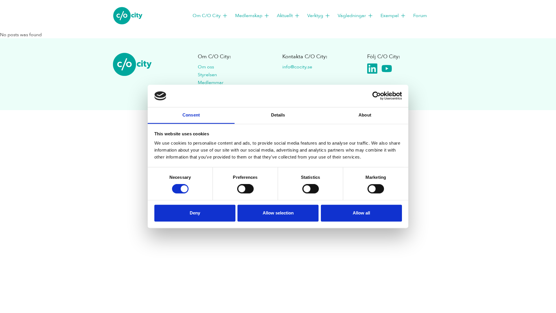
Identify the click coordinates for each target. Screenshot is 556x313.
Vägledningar (352, 15)
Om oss (206, 67)
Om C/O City (207, 15)
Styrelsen (207, 75)
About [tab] (365, 114)
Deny (195, 212)
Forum (420, 15)
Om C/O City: (214, 56)
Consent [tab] (191, 114)
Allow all (361, 212)
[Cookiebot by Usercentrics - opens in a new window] (376, 96)
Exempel (390, 15)
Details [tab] (278, 114)
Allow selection (278, 212)
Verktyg (315, 15)
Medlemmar (211, 82)
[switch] (245, 189)
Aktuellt (285, 15)
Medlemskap (248, 15)
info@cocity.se (297, 67)
